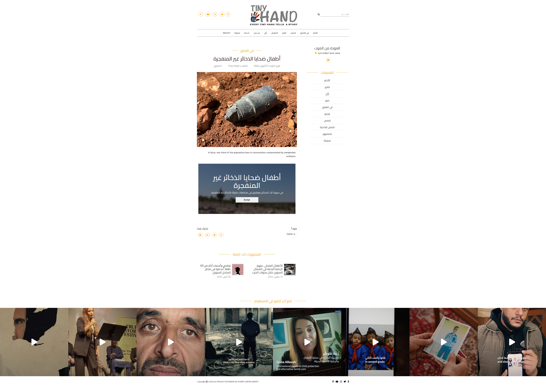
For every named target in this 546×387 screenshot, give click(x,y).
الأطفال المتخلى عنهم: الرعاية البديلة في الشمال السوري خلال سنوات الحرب (267, 269)
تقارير (284, 33)
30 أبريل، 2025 (224, 277)
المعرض (274, 33)
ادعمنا (246, 33)
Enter (247, 199)
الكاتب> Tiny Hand (238, 66)
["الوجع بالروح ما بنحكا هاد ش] (34, 342)
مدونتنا (237, 33)
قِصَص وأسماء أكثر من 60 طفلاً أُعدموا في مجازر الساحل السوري (215, 269)
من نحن (257, 33)
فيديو (327, 113)
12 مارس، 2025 (275, 277)
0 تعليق (218, 66)
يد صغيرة (291, 233)
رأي (265, 33)
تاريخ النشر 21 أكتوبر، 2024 (267, 66)
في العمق (304, 33)
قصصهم (327, 134)
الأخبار (315, 33)
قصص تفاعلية (327, 127)
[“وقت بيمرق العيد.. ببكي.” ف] (444, 342)
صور (327, 100)
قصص (293, 33)
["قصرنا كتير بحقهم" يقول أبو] (307, 342)
